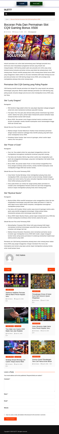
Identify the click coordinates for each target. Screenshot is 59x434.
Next (50, 269)
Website (6, 407)
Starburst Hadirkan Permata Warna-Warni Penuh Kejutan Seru (15, 294)
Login (22, 3)
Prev (8, 269)
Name (6, 394)
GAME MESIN (9, 289)
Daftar (36, 3)
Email (6, 401)
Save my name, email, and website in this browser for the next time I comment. (26, 414)
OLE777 (8, 9)
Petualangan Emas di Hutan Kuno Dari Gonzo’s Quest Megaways (41, 296)
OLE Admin (8, 32)
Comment (7, 379)
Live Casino (17, 326)
